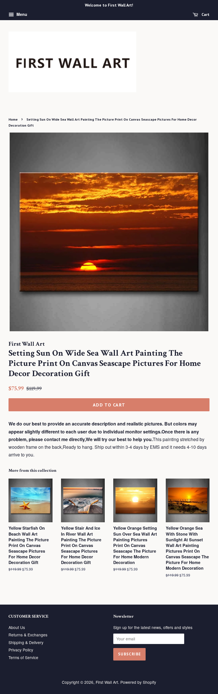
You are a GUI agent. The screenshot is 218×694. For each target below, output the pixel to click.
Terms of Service (23, 657)
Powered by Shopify (138, 682)
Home (13, 119)
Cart (204, 14)
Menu (21, 14)
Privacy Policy (21, 650)
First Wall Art (107, 682)
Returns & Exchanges (28, 635)
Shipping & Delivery (26, 642)
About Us (17, 627)
